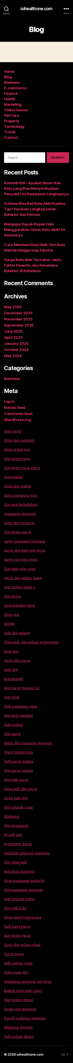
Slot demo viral (17, 936)
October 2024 (16, 350)
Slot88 (9, 624)
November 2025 (18, 319)
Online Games (16, 110)
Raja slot (11, 651)
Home (9, 71)
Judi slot (11, 670)
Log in (9, 401)
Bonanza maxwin (19, 871)
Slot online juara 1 (19, 587)
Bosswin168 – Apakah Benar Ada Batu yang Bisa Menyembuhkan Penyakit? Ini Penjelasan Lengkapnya (36, 188)
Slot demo (12, 596)
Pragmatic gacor (18, 844)
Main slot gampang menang (28, 743)
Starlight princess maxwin (26, 853)
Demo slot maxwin (20, 1009)
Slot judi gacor (16, 780)
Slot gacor (12, 734)
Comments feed (18, 414)
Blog (8, 77)
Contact (11, 137)
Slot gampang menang (23, 890)
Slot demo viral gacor (22, 468)
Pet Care (11, 115)
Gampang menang (20, 514)
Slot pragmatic (16, 825)
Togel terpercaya (18, 752)
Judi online (13, 725)
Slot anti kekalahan (21, 504)
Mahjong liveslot (18, 1027)
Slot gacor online (18, 770)
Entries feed (14, 407)
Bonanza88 (13, 679)
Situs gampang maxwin (24, 881)
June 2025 (13, 331)
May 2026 (13, 307)
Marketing (13, 104)
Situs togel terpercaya (22, 917)
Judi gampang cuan (20, 706)
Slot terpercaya (17, 459)
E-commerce (15, 88)
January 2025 (16, 343)
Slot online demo (18, 1000)
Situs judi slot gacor (20, 789)
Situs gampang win (20, 495)
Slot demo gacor (17, 532)
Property (11, 121)
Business (11, 82)
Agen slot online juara (23, 578)
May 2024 (13, 356)
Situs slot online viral (22, 945)
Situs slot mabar (17, 486)
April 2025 (13, 337)
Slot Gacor (12, 431)
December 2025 (18, 313)
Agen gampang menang (24, 541)
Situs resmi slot (17, 449)
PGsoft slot (13, 835)
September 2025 (19, 325)
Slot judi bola (15, 908)
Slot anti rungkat (18, 715)
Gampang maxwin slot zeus (28, 981)
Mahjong (11, 816)
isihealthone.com (36, 9)
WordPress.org (17, 420)
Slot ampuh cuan (18, 807)
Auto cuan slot (16, 972)
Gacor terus (14, 954)
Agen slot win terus (20, 559)
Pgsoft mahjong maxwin (25, 1018)
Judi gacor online (18, 761)
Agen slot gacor (17, 660)
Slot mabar (13, 477)
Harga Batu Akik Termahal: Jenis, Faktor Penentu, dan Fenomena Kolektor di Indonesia (33, 265)
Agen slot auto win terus (25, 550)
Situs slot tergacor (19, 523)
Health (9, 99)
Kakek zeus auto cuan (22, 991)
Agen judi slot (16, 798)
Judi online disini (19, 1036)
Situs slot (11, 615)
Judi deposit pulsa (19, 899)
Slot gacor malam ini (22, 688)
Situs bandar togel (19, 605)
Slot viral (11, 697)
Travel (9, 132)
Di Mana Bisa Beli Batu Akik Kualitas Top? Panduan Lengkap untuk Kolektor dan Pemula (34, 209)
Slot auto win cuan (20, 569)
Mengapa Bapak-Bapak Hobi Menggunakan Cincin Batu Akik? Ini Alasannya (34, 229)
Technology (14, 126)
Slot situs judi (15, 862)
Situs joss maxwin (19, 440)
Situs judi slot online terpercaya (31, 642)
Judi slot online (17, 633)
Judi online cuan (18, 963)
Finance (11, 93)
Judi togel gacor (17, 926)
